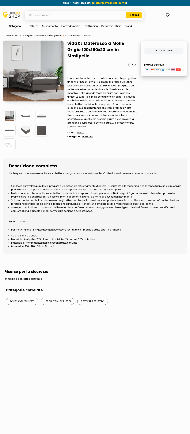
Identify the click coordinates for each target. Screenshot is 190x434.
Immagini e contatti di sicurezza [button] (23, 279)
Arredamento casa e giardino (47, 35)
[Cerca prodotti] (134, 15)
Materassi (88, 35)
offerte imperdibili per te (110, 3)
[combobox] (84, 15)
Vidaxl (80, 132)
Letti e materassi (72, 35)
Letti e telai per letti (58, 301)
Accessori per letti (22, 301)
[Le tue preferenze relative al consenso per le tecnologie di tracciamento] (185, 429)
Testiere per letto (92, 301)
